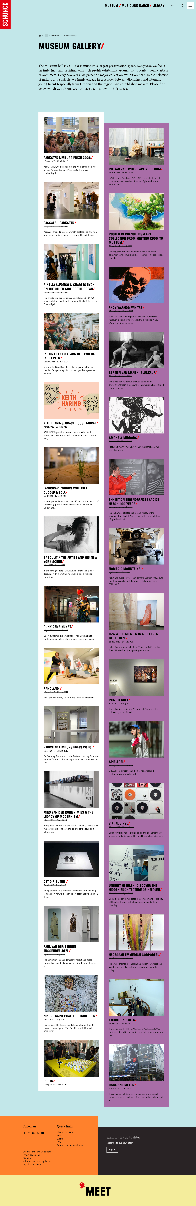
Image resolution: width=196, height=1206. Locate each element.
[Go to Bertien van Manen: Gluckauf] (136, 350)
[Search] (182, 5)
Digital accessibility (32, 1164)
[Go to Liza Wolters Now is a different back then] (136, 611)
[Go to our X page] (38, 1132)
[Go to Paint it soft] (136, 677)
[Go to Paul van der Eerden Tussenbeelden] (71, 924)
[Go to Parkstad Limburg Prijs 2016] (71, 724)
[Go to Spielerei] (136, 739)
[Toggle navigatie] (190, 5)
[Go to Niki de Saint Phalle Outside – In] (71, 993)
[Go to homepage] (5, 14)
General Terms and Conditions (37, 1152)
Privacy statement (31, 1155)
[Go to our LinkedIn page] (33, 1133)
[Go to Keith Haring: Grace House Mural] (71, 400)
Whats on (55, 36)
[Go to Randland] (71, 666)
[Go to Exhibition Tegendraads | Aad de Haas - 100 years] (136, 477)
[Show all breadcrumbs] (46, 35)
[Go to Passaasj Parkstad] (71, 200)
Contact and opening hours (70, 1145)
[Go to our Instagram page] (29, 1133)
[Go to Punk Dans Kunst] (71, 604)
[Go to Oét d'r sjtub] (71, 859)
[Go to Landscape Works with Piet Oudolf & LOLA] (71, 465)
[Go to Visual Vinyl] (136, 801)
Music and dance (135, 5)
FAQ (59, 1142)
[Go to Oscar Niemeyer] (136, 1062)
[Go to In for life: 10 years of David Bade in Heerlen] (71, 331)
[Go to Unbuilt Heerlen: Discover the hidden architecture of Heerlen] (136, 863)
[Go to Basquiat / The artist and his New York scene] (71, 534)
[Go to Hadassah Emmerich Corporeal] (136, 932)
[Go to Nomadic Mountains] (136, 546)
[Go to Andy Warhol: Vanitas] (136, 285)
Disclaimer (28, 1158)
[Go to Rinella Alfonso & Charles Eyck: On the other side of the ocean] (71, 262)
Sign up (112, 1150)
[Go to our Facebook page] (24, 1133)
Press (59, 1136)
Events (60, 1139)
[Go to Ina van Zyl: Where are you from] (136, 146)
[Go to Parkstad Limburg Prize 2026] (71, 135)
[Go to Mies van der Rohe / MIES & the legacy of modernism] (71, 789)
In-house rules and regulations (37, 1161)
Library (158, 5)
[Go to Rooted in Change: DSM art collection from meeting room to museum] (136, 211)
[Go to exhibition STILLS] (136, 997)
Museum (111, 5)
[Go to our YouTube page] (42, 1133)
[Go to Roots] (71, 1058)
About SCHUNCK (65, 1132)
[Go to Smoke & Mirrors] (136, 415)
